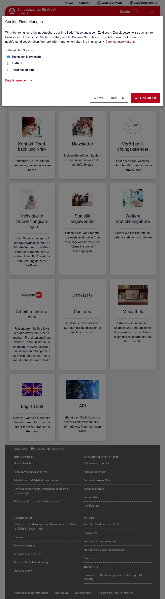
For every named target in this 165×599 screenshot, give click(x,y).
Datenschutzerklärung (120, 41)
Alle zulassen (145, 98)
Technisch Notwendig (26, 57)
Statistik (17, 63)
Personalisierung (23, 70)
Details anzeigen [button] (16, 80)
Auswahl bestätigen (109, 98)
